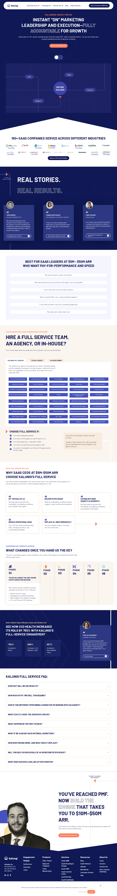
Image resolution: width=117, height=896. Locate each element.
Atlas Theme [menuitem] (47, 861)
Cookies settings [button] (82, 892)
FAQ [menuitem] (81, 875)
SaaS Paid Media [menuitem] (67, 880)
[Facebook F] (10, 875)
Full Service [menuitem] (27, 864)
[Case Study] (11, 145)
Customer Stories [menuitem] (86, 872)
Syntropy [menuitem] (26, 867)
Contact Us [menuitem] (103, 867)
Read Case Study (89, 656)
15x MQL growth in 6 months (15, 236)
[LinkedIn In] (5, 875)
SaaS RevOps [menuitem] (66, 877)
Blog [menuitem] (82, 861)
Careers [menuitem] (102, 864)
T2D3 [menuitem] (25, 870)
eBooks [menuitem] (83, 867)
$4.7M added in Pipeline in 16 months (57, 236)
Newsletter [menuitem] (84, 870)
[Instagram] (8, 875)
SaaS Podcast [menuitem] (85, 864)
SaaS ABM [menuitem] (65, 861)
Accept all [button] (91, 892)
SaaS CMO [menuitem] (65, 869)
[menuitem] (32, 5)
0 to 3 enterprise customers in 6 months (95, 236)
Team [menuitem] (101, 861)
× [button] (101, 885)
